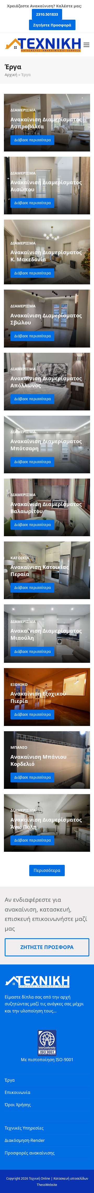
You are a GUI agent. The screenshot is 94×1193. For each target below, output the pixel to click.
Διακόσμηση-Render (25, 1140)
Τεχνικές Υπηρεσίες (24, 1128)
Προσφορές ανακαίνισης (30, 1153)
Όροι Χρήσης (18, 1105)
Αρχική (11, 74)
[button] (86, 44)
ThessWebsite (47, 1185)
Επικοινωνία (17, 1092)
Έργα (10, 1080)
